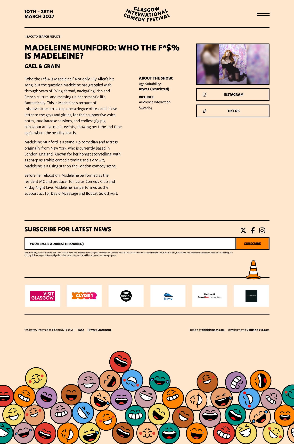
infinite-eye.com (259, 330)
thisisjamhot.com (213, 330)
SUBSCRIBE (252, 243)
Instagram (233, 94)
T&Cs (81, 330)
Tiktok (233, 111)
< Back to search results (42, 36)
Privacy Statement (99, 330)
